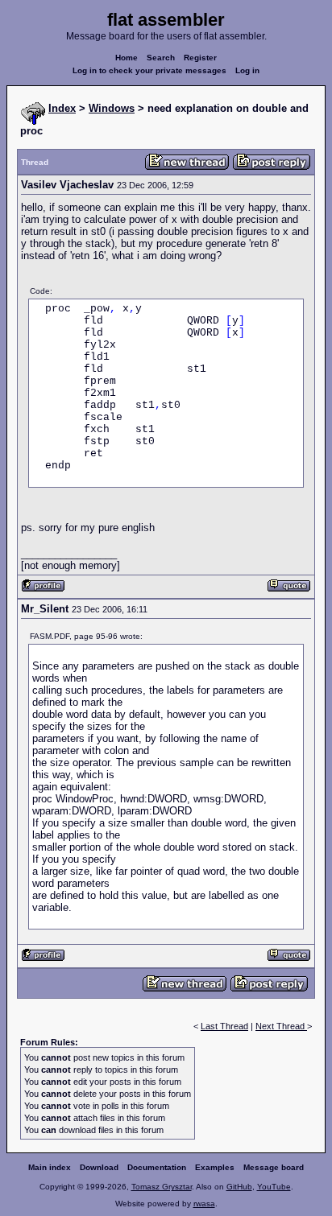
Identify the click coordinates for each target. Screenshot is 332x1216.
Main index (49, 1167)
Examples (214, 1167)
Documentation (156, 1167)
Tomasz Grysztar (161, 1186)
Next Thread (281, 1026)
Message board (273, 1167)
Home (126, 57)
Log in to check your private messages (149, 70)
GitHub (239, 1186)
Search (161, 57)
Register (200, 57)
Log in (247, 70)
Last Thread (224, 1026)
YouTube (274, 1186)
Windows (112, 108)
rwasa (204, 1203)
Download (99, 1167)
